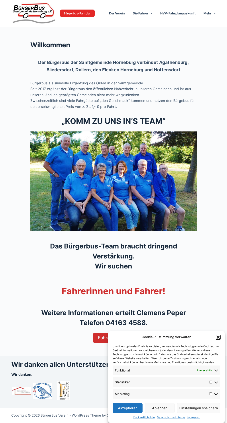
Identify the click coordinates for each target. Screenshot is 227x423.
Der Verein (117, 13)
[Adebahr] (63, 390)
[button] (218, 337)
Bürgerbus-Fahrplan (77, 13)
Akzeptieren (127, 408)
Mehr (207, 13)
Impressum (193, 417)
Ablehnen (159, 408)
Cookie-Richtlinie (144, 417)
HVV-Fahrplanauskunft (178, 13)
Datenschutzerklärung (171, 417)
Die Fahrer (140, 13)
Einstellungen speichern (198, 408)
